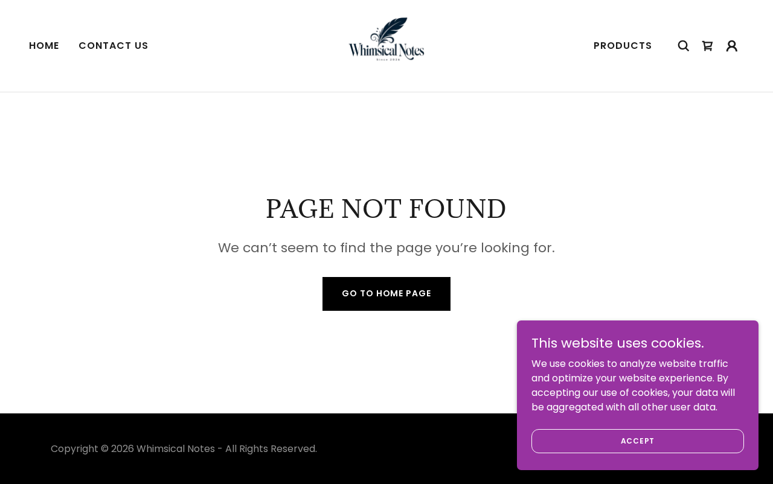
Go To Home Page (386, 293)
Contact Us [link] (114, 46)
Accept (638, 440)
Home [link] (44, 46)
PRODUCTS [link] (623, 46)
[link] (386, 45)
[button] (732, 46)
